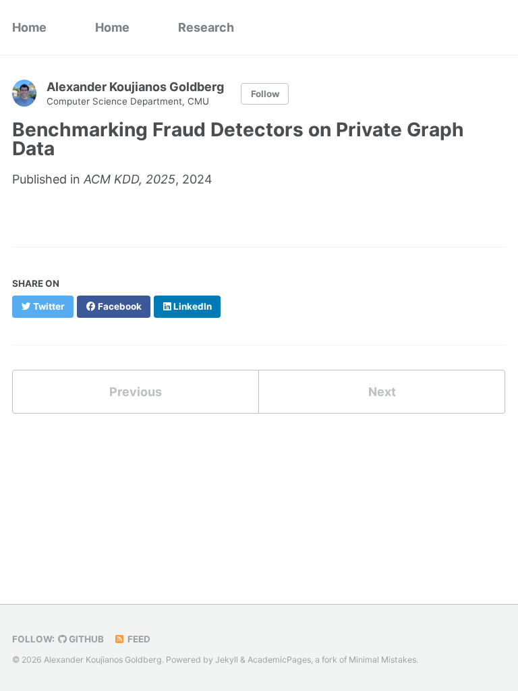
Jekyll (226, 660)
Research (206, 27)
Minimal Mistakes (382, 660)
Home (29, 27)
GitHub (85, 639)
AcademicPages (279, 660)
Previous (135, 392)
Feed (137, 639)
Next (382, 392)
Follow (265, 93)
